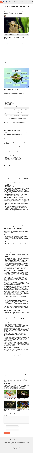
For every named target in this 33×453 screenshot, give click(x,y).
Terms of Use (26, 440)
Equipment (16, 1)
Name (5, 426)
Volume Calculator (28, 1)
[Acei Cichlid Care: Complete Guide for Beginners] (23, 408)
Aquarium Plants (21, 1)
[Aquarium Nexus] (4, 2)
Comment (5, 415)
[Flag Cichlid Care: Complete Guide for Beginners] (23, 397)
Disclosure (16, 440)
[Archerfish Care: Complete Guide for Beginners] (10, 408)
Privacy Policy (21, 440)
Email (5, 429)
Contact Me (9, 440)
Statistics (12, 440)
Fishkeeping (11, 1)
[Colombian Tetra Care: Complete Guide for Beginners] (10, 397)
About (5, 440)
